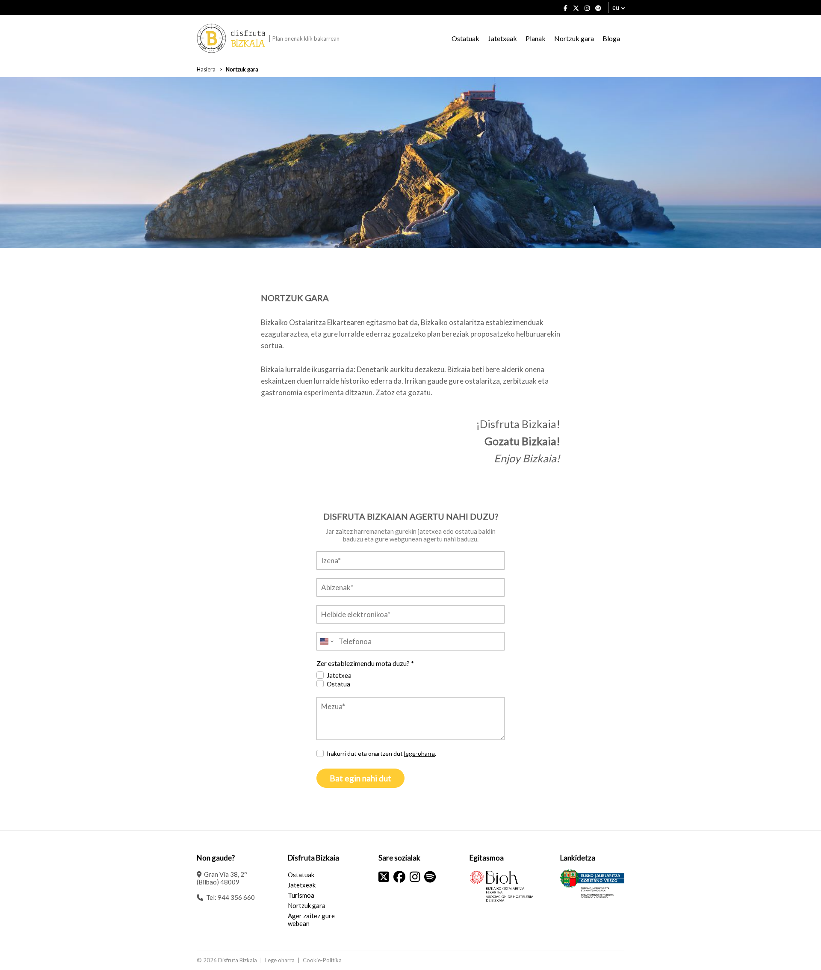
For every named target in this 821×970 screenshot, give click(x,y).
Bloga (611, 38)
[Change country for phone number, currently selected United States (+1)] (326, 641)
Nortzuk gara (574, 38)
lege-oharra (419, 753)
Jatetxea (339, 675)
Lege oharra (280, 960)
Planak (536, 38)
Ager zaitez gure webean (311, 919)
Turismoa (301, 895)
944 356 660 (236, 897)
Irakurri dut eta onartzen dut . (381, 753)
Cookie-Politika (322, 960)
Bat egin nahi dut (360, 778)
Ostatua (338, 684)
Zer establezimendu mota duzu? (365, 663)
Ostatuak (465, 38)
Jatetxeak (502, 38)
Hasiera (206, 69)
